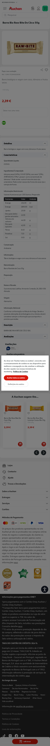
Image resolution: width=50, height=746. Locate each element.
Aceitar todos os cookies (16, 378)
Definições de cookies (16, 384)
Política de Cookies (20, 371)
